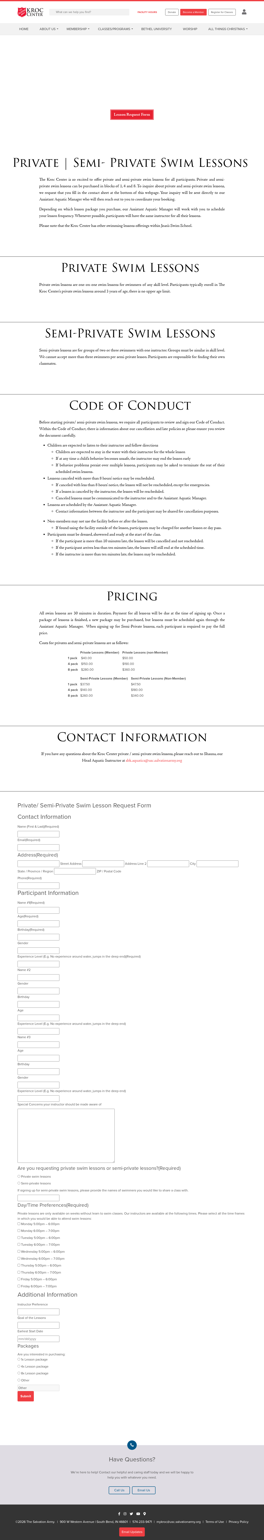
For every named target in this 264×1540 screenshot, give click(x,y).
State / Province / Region (35, 871)
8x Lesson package (34, 1373)
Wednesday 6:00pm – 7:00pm (43, 1258)
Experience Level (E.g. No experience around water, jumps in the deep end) (79, 956)
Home (23, 29)
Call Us (119, 1490)
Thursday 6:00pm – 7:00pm (41, 1272)
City (193, 863)
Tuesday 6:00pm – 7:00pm (40, 1244)
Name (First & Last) (38, 826)
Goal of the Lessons (32, 1317)
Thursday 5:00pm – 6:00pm (41, 1265)
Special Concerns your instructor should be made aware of (59, 1104)
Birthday (31, 929)
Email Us (144, 1490)
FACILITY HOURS (147, 12)
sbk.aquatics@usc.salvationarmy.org (154, 760)
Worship (190, 29)
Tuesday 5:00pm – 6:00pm (40, 1237)
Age (28, 916)
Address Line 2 (135, 863)
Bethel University (156, 29)
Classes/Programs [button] (114, 29)
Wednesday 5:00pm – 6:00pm (43, 1251)
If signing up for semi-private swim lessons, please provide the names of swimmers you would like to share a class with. (103, 1190)
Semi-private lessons (36, 1183)
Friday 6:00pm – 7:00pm (39, 1286)
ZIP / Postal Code (109, 871)
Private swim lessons (36, 1176)
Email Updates (132, 1531)
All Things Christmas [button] (226, 29)
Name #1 (31, 902)
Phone (30, 878)
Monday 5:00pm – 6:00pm (40, 1224)
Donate (172, 12)
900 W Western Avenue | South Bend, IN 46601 (94, 1521)
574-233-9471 (142, 1521)
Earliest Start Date (30, 1331)
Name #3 (24, 1037)
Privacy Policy (239, 1521)
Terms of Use (214, 1521)
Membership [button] (77, 29)
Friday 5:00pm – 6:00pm (39, 1279)
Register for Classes (222, 12)
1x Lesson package (34, 1359)
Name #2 (24, 969)
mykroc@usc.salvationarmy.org (179, 1521)
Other (25, 1380)
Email (29, 840)
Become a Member (193, 12)
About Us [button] (47, 29)
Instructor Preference (33, 1304)
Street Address (70, 863)
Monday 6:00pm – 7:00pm (40, 1230)
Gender (23, 943)
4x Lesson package (34, 1366)
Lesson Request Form (132, 114)
